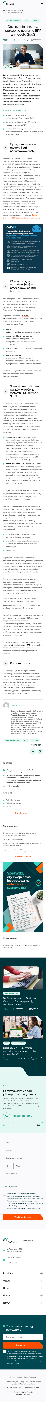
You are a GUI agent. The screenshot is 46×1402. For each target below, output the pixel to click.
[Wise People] (23, 1392)
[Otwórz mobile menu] (41, 3)
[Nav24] (8, 3)
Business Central (16, 10)
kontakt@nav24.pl (14, 1257)
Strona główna (4, 10)
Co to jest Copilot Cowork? (13, 839)
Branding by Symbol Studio (23, 1394)
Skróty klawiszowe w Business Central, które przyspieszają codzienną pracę (19, 834)
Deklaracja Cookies (32, 1387)
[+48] (23, 1166)
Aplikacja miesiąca (13, 800)
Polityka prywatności (14, 1387)
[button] (23, 1273)
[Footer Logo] (12, 1240)
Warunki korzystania (27, 1384)
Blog (7, 10)
